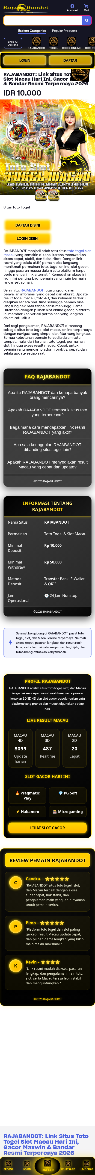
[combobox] (43, 20)
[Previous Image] (3, 148)
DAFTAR (70, 60)
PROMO (8, 1169)
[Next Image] (91, 148)
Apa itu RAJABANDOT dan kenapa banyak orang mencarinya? (47, 395)
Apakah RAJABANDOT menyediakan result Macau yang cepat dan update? (47, 464)
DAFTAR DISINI (27, 225)
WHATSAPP (68, 1169)
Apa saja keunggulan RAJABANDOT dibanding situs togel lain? (47, 447)
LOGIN (24, 60)
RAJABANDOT (32, 290)
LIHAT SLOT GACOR (47, 827)
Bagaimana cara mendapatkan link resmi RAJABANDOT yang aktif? (47, 430)
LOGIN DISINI (28, 238)
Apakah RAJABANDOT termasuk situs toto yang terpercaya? (47, 412)
